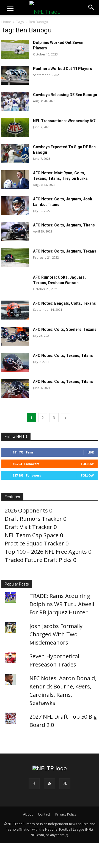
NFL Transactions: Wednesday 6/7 (64, 121)
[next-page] (65, 417)
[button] (10, 8)
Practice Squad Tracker (34, 543)
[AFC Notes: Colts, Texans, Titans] (15, 362)
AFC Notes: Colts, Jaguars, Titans (64, 225)
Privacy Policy (65, 814)
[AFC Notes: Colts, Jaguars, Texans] (15, 257)
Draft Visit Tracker (28, 527)
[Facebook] (34, 783)
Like (90, 452)
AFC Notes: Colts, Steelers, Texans (65, 329)
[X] (64, 783)
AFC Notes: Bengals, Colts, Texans (64, 303)
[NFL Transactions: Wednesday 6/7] (15, 127)
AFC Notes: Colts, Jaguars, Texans (64, 251)
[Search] (91, 7)
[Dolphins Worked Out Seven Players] (15, 49)
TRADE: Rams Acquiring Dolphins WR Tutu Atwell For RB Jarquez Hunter (61, 604)
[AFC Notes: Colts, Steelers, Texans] (15, 336)
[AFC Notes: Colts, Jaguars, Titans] (15, 231)
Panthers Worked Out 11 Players (62, 68)
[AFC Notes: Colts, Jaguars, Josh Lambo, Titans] (15, 205)
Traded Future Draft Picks (38, 560)
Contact (44, 814)
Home (6, 21)
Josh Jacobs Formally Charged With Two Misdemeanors (55, 634)
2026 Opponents (26, 510)
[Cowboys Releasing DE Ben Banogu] (15, 101)
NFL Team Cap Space (32, 535)
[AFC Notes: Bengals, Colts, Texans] (15, 310)
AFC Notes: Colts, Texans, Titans (63, 355)
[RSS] (49, 783)
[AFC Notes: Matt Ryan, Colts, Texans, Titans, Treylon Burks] (15, 179)
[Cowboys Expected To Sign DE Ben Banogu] (15, 153)
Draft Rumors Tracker (33, 518)
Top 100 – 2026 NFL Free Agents (46, 551)
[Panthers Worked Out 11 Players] (15, 75)
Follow (87, 464)
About (28, 814)
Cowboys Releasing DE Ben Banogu (65, 95)
